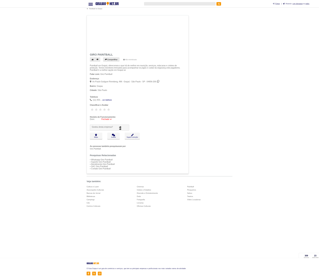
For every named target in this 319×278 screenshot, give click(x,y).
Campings (91, 200)
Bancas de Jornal (93, 193)
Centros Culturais (93, 206)
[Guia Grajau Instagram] (100, 274)
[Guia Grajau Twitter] (94, 274)
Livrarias (140, 203)
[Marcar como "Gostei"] (93, 59)
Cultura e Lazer (93, 187)
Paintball (190, 187)
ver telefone (107, 100)
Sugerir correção (132, 137)
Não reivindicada (131, 60)
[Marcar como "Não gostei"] (98, 59)
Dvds (139, 196)
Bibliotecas (91, 196)
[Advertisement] (138, 33)
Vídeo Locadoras (194, 200)
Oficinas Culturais (144, 206)
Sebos (189, 193)
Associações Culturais (95, 190)
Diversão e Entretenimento (147, 193)
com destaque (297, 4)
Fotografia (141, 200)
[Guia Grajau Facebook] (89, 274)
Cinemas (140, 187)
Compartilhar (112, 60)
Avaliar (113, 137)
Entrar (277, 4)
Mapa (96, 137)
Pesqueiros (191, 190)
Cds (88, 203)
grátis (307, 4)
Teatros (190, 196)
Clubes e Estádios (144, 190)
